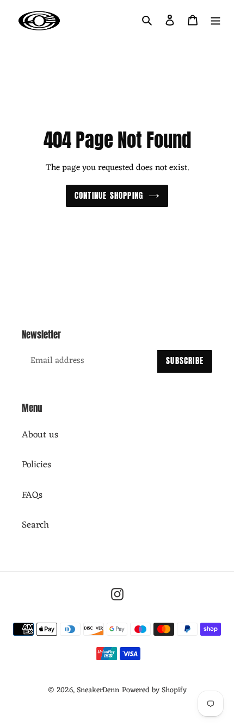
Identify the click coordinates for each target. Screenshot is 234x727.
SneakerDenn (98, 690)
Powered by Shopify (154, 690)
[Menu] (215, 20)
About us (40, 435)
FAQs (32, 495)
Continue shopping (109, 195)
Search (35, 525)
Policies (36, 465)
